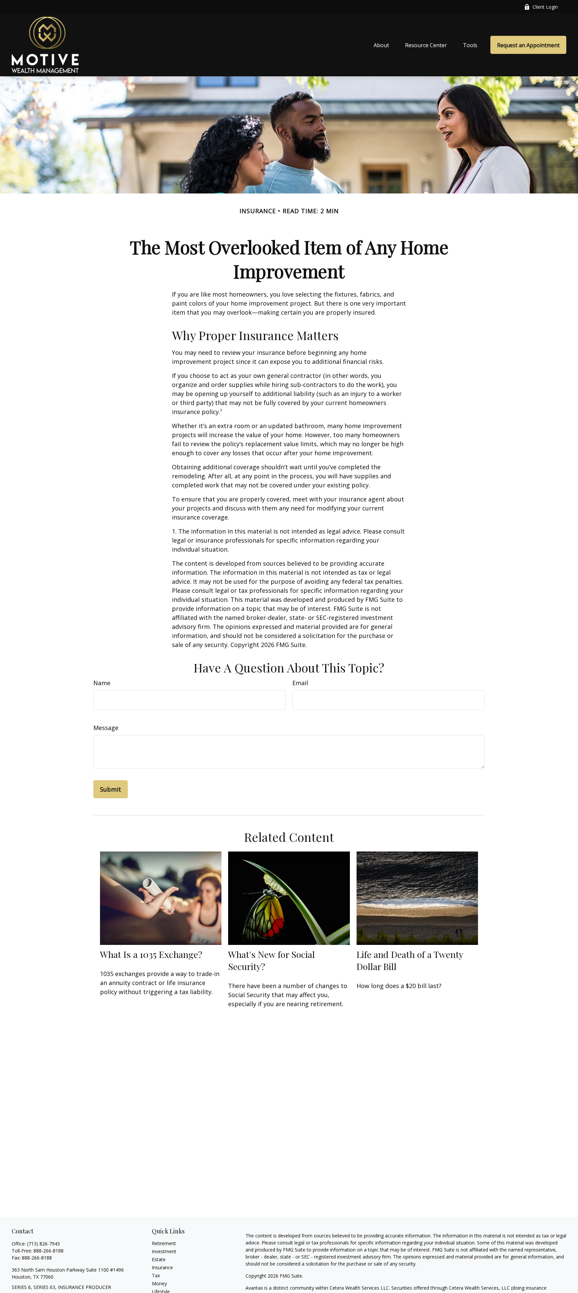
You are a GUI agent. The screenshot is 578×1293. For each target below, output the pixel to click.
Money (159, 1283)
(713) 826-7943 (43, 1243)
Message (105, 728)
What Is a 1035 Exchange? (151, 954)
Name (101, 683)
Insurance (162, 1267)
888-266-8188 (48, 1250)
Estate (159, 1259)
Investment (164, 1251)
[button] (381, 45)
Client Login (545, 7)
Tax (156, 1275)
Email (300, 683)
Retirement (164, 1243)
